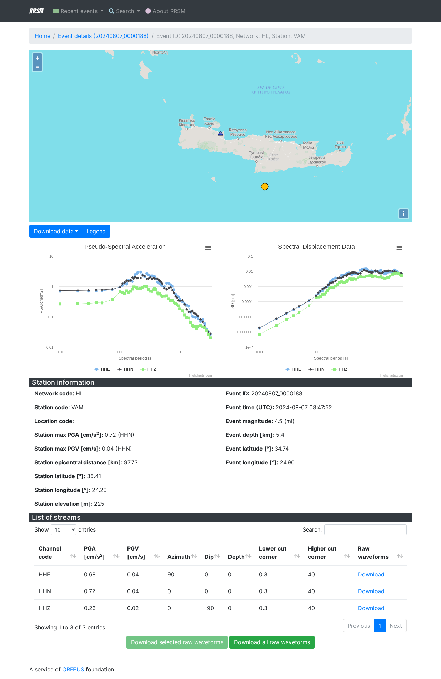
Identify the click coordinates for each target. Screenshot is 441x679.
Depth (236, 556)
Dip (209, 556)
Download (371, 574)
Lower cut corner (272, 552)
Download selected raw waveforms (177, 642)
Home (42, 35)
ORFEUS (73, 669)
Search (125, 11)
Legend (96, 231)
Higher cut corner (322, 552)
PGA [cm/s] (94, 552)
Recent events (79, 11)
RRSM (36, 11)
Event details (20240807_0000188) (103, 35)
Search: (312, 529)
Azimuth (178, 556)
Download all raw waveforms (272, 642)
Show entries (65, 529)
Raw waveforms (373, 552)
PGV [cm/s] (136, 552)
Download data (54, 231)
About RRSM (168, 11)
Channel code (50, 552)
